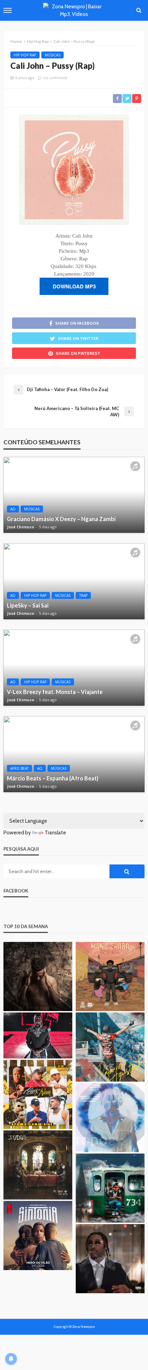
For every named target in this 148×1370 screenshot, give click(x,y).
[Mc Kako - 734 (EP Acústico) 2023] (110, 1188)
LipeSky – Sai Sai (28, 605)
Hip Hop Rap (25, 55)
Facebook (15, 891)
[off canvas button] (7, 10)
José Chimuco (20, 527)
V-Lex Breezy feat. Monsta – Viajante (55, 691)
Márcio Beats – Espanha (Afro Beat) (52, 778)
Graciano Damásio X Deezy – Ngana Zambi (61, 519)
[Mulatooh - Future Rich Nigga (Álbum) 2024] (110, 1258)
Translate (55, 833)
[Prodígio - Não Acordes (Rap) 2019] (37, 1035)
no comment (55, 77)
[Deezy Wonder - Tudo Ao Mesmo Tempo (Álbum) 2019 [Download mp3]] (37, 976)
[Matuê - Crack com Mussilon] (110, 1117)
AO (12, 509)
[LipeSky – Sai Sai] (74, 581)
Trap (83, 595)
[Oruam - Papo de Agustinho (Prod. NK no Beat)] (110, 1047)
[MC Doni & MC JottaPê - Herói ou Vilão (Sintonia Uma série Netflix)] (37, 1235)
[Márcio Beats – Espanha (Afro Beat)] (74, 754)
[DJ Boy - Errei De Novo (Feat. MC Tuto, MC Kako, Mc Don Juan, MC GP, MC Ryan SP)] (37, 1094)
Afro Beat (19, 768)
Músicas (52, 55)
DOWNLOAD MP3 (74, 286)
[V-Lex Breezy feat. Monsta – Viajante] (74, 668)
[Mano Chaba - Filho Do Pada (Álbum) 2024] (110, 976)
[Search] (139, 10)
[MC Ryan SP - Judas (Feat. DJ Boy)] (37, 1165)
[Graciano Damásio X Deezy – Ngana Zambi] (74, 495)
